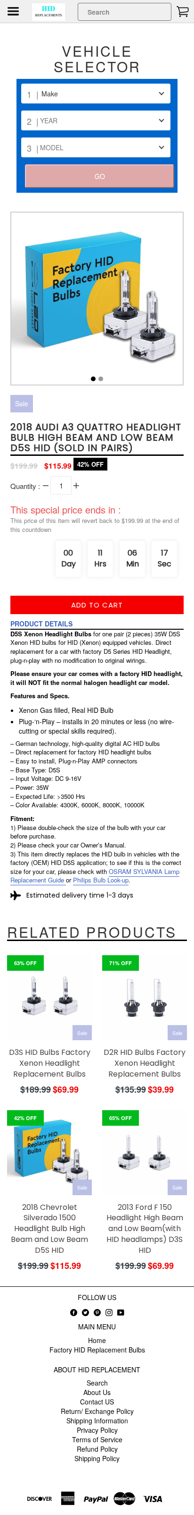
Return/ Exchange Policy (97, 1411)
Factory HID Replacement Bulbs (97, 1349)
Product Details (41, 623)
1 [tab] (93, 379)
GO (100, 176)
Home (97, 1340)
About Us (97, 1392)
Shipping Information (97, 1420)
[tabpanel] (97, 301)
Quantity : (25, 486)
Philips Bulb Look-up (101, 879)
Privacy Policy (97, 1430)
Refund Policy (97, 1449)
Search (97, 1382)
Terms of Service (97, 1439)
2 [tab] (100, 379)
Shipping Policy (97, 1458)
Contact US (97, 1401)
